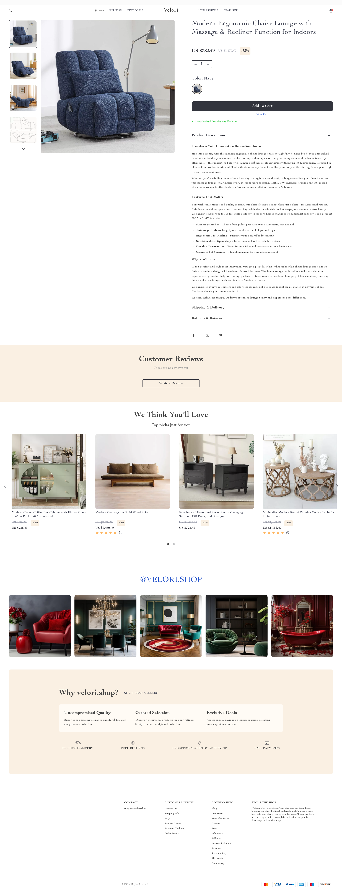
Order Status (172, 834)
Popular (115, 10)
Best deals (135, 10)
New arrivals (208, 10)
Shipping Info (172, 814)
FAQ (167, 819)
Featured (231, 10)
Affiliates (216, 839)
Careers (216, 824)
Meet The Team (220, 819)
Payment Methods (174, 829)
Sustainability (219, 854)
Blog (214, 809)
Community (218, 863)
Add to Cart (262, 106)
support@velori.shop (135, 809)
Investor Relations (221, 844)
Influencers (218, 834)
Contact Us (171, 809)
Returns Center (173, 824)
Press (214, 829)
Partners (216, 849)
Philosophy (218, 858)
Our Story (217, 814)
